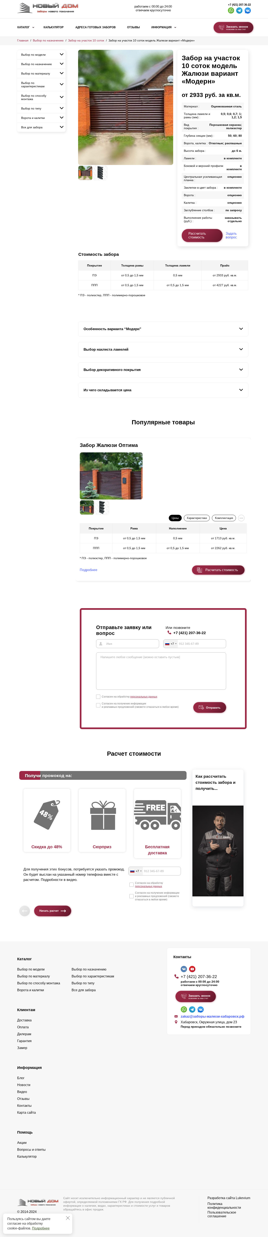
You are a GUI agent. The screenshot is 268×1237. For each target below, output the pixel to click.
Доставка (24, 1020)
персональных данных (143, 696)
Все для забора (32, 127)
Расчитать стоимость (221, 570)
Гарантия (24, 1041)
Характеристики (197, 518)
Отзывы (133, 27)
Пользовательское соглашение (221, 1214)
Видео (22, 1092)
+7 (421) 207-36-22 (239, 4)
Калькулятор (54, 27)
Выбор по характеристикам (33, 84)
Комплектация (224, 518)
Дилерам (24, 1034)
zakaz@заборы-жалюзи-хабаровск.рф (212, 1016)
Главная (22, 40)
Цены (175, 518)
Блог (20, 1078)
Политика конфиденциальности (224, 1205)
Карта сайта (26, 1112)
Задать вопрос (231, 235)
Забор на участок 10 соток (86, 40)
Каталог (23, 27)
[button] (80, 426)
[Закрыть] (67, 1218)
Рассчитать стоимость (197, 235)
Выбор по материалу (35, 73)
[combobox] (171, 644)
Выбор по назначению (48, 40)
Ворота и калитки (33, 118)
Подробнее (41, 1228)
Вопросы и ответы (31, 1149)
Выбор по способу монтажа (33, 97)
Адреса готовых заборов (95, 27)
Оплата (23, 1027)
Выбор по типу (31, 108)
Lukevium (243, 1198)
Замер (22, 1048)
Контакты (24, 1105)
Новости (23, 1085)
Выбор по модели (33, 54)
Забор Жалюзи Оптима (109, 445)
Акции (22, 1142)
